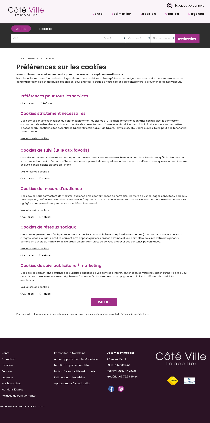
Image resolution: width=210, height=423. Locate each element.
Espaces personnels (189, 5)
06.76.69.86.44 (128, 376)
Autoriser (28, 103)
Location (46, 28)
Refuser (47, 103)
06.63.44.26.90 (127, 371)
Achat (21, 28)
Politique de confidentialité (135, 314)
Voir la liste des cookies (35, 138)
